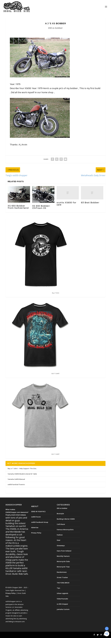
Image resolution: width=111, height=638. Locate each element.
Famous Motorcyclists (65, 530)
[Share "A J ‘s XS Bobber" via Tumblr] (57, 159)
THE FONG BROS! (63, 583)
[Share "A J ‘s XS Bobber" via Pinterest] (61, 159)
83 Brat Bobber (90, 202)
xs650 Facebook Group (39, 522)
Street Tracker (62, 577)
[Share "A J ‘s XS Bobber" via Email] (65, 159)
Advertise (34, 527)
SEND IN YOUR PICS (38, 511)
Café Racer (61, 524)
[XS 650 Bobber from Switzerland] (19, 194)
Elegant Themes (20, 635)
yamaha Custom (63, 609)
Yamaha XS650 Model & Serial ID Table (22, 474)
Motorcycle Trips (63, 567)
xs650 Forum (36, 517)
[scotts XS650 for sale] (68, 192)
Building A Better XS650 (66, 519)
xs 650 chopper (62, 604)
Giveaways (61, 546)
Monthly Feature (63, 556)
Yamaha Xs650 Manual (16, 479)
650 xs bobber (55, 27)
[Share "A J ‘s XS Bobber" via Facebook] (52, 159)
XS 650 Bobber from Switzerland (18, 206)
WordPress (41, 635)
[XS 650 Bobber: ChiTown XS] (43, 194)
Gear (58, 540)
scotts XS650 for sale (66, 203)
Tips (58, 588)
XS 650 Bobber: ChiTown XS (41, 207)
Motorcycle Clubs (63, 561)
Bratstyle (60, 514)
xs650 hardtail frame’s (16, 484)
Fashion (60, 535)
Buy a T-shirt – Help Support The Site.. (22, 468)
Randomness (62, 572)
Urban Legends (62, 593)
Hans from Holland (64, 551)
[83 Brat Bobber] (92, 192)
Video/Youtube (62, 599)
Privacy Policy (11, 593)
